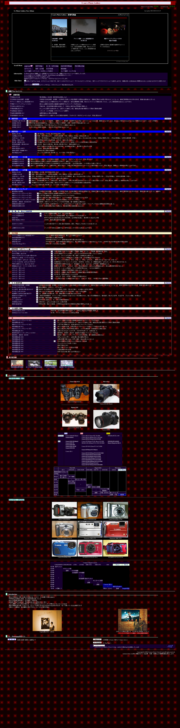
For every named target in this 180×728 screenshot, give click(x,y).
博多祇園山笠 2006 (17, 341)
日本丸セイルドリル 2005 (20, 312)
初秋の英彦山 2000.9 (18, 148)
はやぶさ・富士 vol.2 (18, 276)
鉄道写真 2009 (16, 297)
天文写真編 (49, 68)
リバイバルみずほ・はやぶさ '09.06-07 (23, 262)
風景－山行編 (40, 68)
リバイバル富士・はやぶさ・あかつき (23, 260)
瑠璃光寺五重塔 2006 (18, 206)
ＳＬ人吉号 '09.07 (17, 300)
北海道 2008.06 (16, 123)
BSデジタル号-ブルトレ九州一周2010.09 (24, 255)
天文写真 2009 (16, 239)
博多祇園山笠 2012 (17, 326)
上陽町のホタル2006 (18, 228)
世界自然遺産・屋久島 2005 (20, 144)
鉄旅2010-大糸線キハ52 (19, 295)
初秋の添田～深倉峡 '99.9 (19, 150)
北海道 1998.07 (16, 127)
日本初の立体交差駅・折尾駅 (20, 99)
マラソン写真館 (50, 367)
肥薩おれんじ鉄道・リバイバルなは (23, 257)
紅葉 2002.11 (16, 146)
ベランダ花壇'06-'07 (18, 215)
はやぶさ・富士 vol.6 (18, 268)
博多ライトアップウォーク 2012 (22, 195)
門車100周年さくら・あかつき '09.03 (23, 264)
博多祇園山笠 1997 (17, 351)
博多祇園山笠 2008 (17, 337)
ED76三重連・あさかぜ (19, 253)
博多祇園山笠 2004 (17, 345)
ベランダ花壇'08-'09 (18, 213)
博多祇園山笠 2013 (17, 108)
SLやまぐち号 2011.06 (18, 287)
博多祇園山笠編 (79, 66)
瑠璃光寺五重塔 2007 (18, 204)
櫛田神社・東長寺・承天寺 (20, 335)
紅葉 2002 (15, 218)
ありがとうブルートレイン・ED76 (22, 251)
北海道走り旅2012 (17, 111)
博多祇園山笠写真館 (17, 367)
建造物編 (63, 68)
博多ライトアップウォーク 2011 (22, 197)
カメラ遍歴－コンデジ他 (68, 71)
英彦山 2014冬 (16, 97)
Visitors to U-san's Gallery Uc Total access (154, 6)
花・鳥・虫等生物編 (52, 66)
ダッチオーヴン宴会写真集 (34, 367)
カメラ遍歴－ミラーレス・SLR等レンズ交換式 (38, 71)
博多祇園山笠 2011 (17, 331)
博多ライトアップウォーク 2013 (21, 104)
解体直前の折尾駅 (17, 191)
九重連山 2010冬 (17, 136)
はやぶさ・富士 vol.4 (18, 272)
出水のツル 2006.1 (17, 224)
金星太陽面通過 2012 (18, 113)
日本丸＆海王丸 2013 (18, 106)
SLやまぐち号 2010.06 (18, 291)
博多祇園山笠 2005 (17, 343)
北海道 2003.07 (16, 125)
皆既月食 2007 (16, 241)
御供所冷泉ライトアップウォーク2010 (23, 199)
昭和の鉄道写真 (17, 304)
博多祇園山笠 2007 (17, 339)
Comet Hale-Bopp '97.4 (18, 244)
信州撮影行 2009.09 (18, 163)
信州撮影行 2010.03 (18, 161)
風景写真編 (39, 66)
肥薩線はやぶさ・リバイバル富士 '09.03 (24, 266)
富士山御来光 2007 (17, 165)
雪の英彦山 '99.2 (17, 152)
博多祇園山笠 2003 (17, 347)
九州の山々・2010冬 (18, 138)
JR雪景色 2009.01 (17, 302)
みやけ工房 (121, 647)
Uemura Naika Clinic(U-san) (156, 652)
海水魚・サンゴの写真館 (66, 367)
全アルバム (27, 68)
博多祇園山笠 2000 (17, 349)
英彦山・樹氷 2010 (17, 140)
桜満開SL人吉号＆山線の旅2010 (21, 293)
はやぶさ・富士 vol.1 (18, 278)
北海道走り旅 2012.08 (18, 121)
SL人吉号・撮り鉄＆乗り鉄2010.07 (22, 289)
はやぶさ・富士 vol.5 (18, 270)
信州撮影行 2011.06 (17, 115)
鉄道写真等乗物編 (66, 66)
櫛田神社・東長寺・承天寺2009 (21, 202)
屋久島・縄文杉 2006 (18, 142)
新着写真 (27, 66)
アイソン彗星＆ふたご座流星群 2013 (23, 101)
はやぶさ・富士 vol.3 (18, 274)
